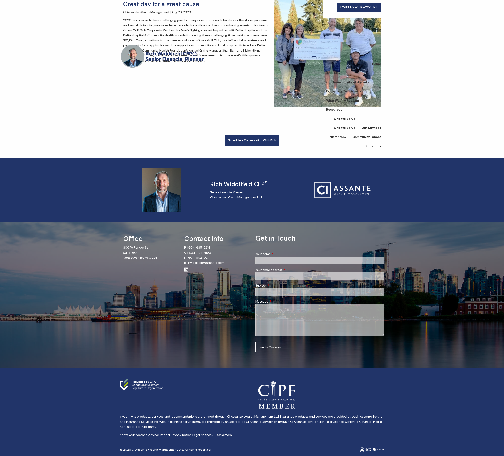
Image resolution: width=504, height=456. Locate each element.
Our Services (371, 128)
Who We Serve (344, 119)
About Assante (358, 82)
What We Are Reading (342, 100)
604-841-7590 (200, 253)
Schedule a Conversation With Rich (252, 140)
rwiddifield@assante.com (206, 263)
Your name (278, 254)
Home (376, 64)
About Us (333, 73)
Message (276, 301)
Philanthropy (336, 137)
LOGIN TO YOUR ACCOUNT (358, 7)
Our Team (333, 82)
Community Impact (367, 137)
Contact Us (372, 146)
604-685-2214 (199, 248)
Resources (334, 110)
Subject (275, 285)
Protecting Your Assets (343, 91)
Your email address (284, 270)
